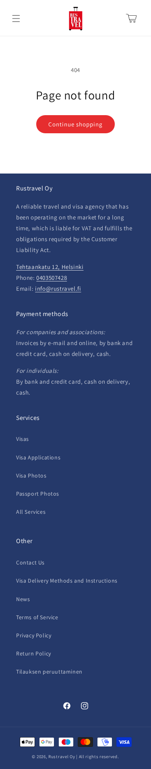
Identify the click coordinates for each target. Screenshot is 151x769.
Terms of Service (37, 617)
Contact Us (30, 562)
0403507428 (51, 277)
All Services (31, 511)
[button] (16, 18)
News (23, 599)
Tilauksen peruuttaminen (49, 671)
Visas (22, 438)
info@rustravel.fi (58, 288)
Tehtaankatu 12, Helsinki (49, 267)
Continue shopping (75, 124)
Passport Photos (37, 493)
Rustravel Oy (61, 756)
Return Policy (33, 653)
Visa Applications (38, 457)
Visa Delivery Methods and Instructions (67, 580)
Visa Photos (31, 475)
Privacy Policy (33, 635)
